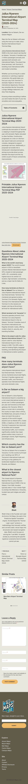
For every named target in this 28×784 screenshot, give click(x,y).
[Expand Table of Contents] (23, 108)
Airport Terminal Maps (14, 9)
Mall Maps (5, 746)
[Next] (24, 591)
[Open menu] (24, 3)
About (4, 760)
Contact (4, 762)
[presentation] (14, 585)
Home (4, 9)
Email (5, 660)
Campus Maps (6, 750)
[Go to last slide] (4, 591)
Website (5, 668)
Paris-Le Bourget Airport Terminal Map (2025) (21, 556)
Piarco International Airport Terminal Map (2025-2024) (7, 557)
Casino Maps (6, 748)
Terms (4, 769)
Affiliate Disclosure (8, 765)
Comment (6, 628)
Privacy (4, 767)
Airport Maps (6, 741)
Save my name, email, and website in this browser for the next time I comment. (15, 675)
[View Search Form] (21, 3)
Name (5, 652)
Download (16, 245)
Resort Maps (6, 744)
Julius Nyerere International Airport (13, 51)
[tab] (12, 605)
